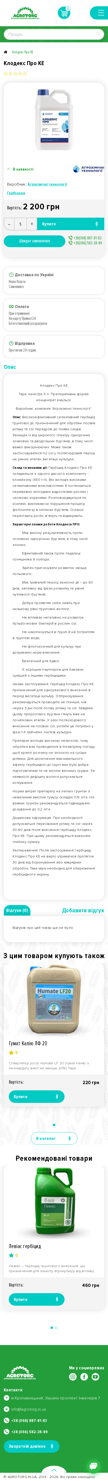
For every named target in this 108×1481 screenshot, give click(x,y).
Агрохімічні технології (47, 184)
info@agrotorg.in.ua (28, 1409)
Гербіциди (16, 193)
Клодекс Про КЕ (22, 52)
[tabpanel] (54, 1035)
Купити (20, 1096)
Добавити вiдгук (83, 910)
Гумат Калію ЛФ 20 (28, 1043)
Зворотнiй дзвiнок (27, 1446)
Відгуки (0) (17, 910)
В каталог (46, 1138)
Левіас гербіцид (25, 1246)
